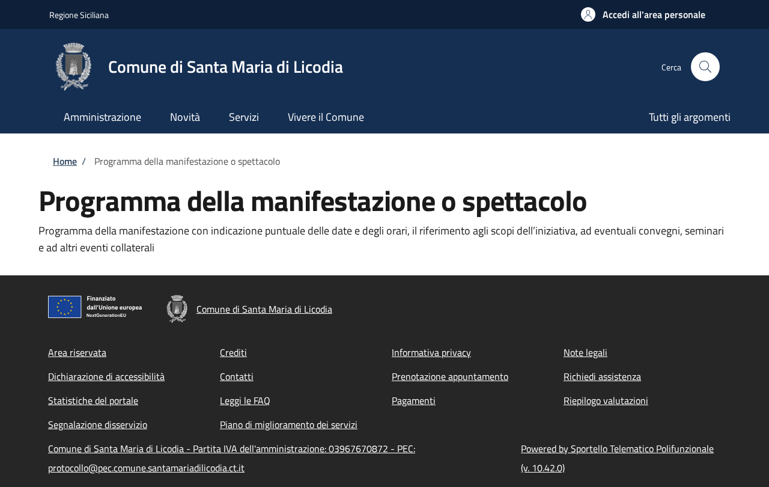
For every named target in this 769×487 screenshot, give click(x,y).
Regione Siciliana (79, 14)
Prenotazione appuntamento (450, 376)
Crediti (233, 352)
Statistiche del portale (93, 400)
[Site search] (705, 66)
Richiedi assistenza (602, 376)
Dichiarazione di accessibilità (106, 376)
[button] (643, 14)
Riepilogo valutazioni (606, 400)
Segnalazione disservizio (97, 424)
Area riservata (77, 352)
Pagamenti (414, 400)
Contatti (237, 376)
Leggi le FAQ (245, 400)
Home (65, 161)
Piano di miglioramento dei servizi (288, 424)
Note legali (585, 352)
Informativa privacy (431, 352)
